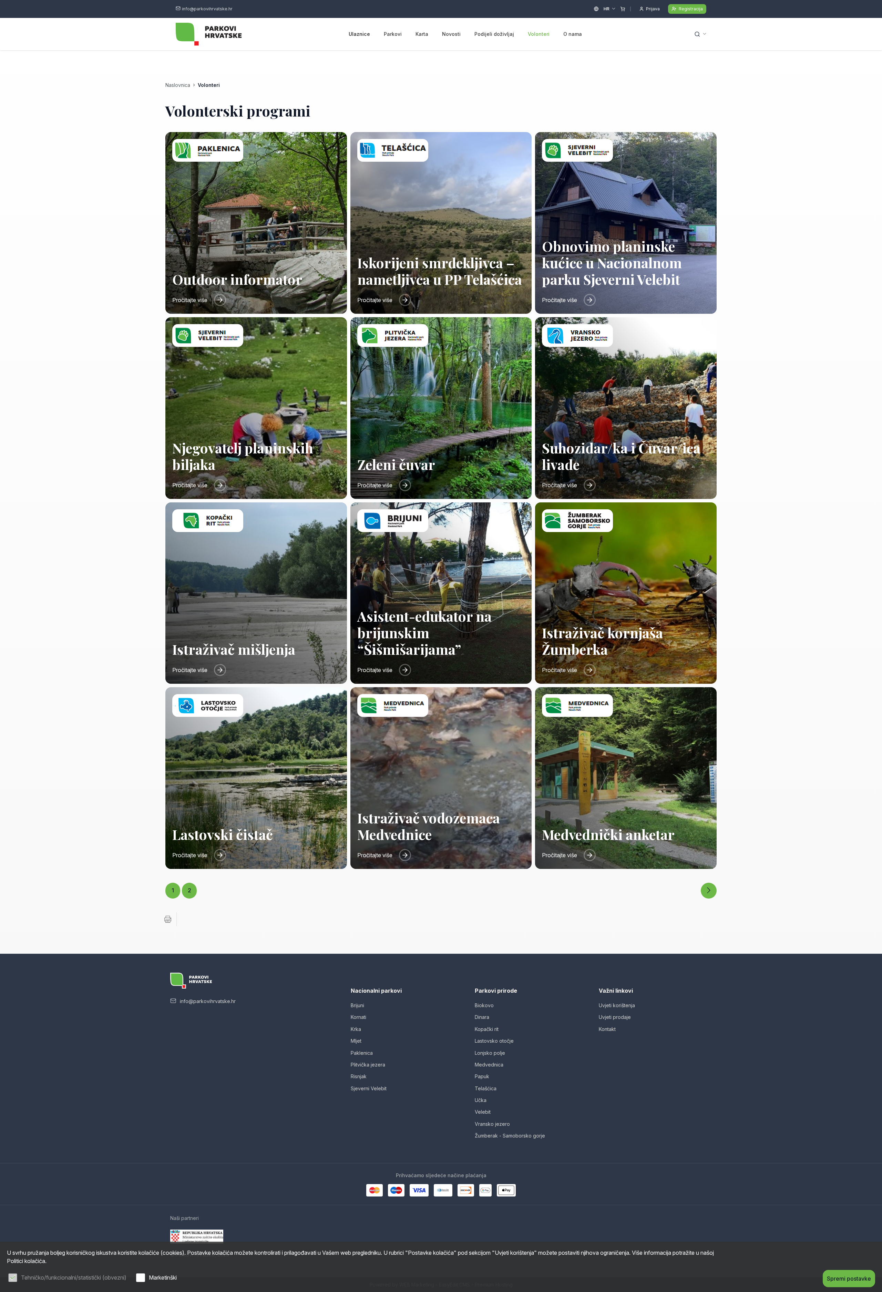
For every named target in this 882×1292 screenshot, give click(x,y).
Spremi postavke (849, 1278)
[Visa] (419, 1190)
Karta (422, 34)
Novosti (451, 34)
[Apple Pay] (506, 1190)
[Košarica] (622, 9)
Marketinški (163, 1277)
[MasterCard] (374, 1190)
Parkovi (393, 34)
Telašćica (485, 1088)
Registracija (691, 8)
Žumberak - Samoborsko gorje (510, 1136)
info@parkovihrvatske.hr (207, 8)
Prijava (653, 8)
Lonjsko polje (490, 1053)
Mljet (356, 1041)
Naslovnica (177, 85)
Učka (480, 1100)
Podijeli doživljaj (494, 34)
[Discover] (466, 1190)
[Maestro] (396, 1190)
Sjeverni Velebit (369, 1088)
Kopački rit (487, 1029)
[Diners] (443, 1190)
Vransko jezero (492, 1124)
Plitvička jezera (368, 1065)
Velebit (483, 1112)
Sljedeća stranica (709, 891)
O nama (572, 34)
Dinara (482, 1017)
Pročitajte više (189, 300)
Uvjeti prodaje (615, 1017)
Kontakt (607, 1029)
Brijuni (357, 1005)
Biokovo (484, 1005)
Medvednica (489, 1065)
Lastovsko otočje (494, 1041)
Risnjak (359, 1076)
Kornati (358, 1017)
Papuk (482, 1076)
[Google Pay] (485, 1190)
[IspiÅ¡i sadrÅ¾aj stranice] (167, 919)
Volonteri (539, 34)
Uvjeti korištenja (617, 1005)
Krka (356, 1029)
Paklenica (362, 1053)
